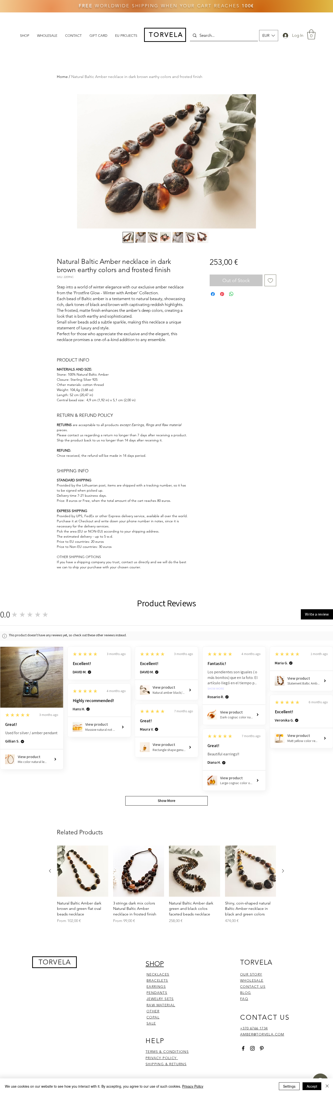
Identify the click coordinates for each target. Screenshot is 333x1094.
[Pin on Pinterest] (222, 294)
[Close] (327, 1086)
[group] (166, 887)
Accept (312, 1086)
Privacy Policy (192, 1086)
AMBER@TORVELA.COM (262, 1034)
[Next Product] (283, 871)
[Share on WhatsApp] (231, 294)
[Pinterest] (262, 1048)
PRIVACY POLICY (162, 1058)
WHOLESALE (252, 980)
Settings (289, 1086)
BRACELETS (157, 980)
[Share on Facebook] (213, 294)
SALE (151, 1023)
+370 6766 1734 (254, 1028)
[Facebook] (243, 1048)
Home (62, 76)
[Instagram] (252, 1048)
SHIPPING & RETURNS (166, 1064)
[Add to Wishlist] (270, 280)
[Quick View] (82, 871)
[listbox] (268, 35)
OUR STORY (251, 974)
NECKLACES (158, 974)
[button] (268, 35)
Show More (215, 688)
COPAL (153, 1017)
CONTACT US (252, 986)
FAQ (244, 999)
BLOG (245, 992)
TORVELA (55, 962)
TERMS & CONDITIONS (167, 1051)
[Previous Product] (50, 871)
